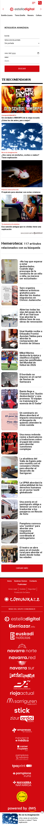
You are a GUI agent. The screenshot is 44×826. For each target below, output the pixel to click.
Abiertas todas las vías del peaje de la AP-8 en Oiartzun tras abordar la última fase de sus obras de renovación (31, 315)
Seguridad (32, 589)
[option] (22, 9)
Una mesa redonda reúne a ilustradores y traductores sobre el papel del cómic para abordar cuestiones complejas (31, 441)
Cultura (39, 15)
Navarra (30, 15)
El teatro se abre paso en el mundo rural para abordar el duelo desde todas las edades (31, 552)
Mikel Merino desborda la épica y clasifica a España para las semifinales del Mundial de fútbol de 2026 (31, 359)
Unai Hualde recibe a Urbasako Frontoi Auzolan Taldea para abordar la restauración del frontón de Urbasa (31, 337)
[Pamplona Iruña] (22, 774)
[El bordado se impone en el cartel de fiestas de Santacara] (9, 379)
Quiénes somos (20, 581)
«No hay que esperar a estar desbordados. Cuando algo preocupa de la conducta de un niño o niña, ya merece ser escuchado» (31, 270)
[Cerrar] (42, 812)
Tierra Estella (20, 15)
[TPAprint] (22, 765)
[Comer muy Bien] (22, 747)
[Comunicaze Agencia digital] (22, 599)
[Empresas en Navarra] (22, 730)
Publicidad (22, 584)
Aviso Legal (12, 589)
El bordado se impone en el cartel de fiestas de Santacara (30, 378)
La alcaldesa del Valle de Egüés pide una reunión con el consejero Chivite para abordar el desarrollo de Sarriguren (30, 465)
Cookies (22, 589)
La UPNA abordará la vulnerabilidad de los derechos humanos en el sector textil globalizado (31, 487)
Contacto (33, 581)
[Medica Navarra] (22, 739)
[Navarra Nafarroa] (22, 783)
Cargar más (22, 568)
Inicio (9, 581)
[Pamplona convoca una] (9, 532)
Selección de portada (12, 40)
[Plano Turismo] (22, 756)
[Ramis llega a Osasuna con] (9, 399)
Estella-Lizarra (6, 15)
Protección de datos (22, 592)
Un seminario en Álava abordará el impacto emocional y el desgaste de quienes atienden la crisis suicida (31, 419)
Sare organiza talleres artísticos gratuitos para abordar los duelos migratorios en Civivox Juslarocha (30, 294)
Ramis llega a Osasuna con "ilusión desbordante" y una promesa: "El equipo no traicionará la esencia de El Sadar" (31, 397)
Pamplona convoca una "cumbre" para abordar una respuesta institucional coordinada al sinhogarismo (30, 530)
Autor (7, 57)
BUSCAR (22, 69)
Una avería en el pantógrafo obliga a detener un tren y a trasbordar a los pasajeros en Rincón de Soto (31, 508)
